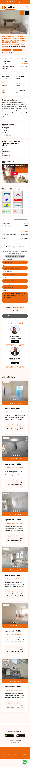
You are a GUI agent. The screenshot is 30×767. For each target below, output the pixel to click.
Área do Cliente (11, 1)
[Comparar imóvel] (27, 385)
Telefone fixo (8, 284)
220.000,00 (24, 64)
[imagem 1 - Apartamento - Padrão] (15, 391)
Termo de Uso (15, 742)
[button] (19, 1)
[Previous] (5, 391)
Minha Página (14, 341)
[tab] (22, 13)
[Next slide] (27, 22)
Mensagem (5, 290)
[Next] (26, 391)
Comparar (18, 50)
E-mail (4, 277)
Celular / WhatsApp (7, 271)
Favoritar (7, 50)
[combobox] (15, 262)
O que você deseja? (7, 259)
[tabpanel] (15, 22)
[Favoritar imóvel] (27, 382)
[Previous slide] (3, 22)
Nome (3, 265)
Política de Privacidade (15, 740)
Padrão (11, 44)
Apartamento (5, 44)
